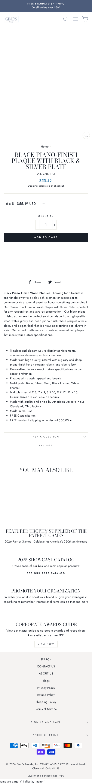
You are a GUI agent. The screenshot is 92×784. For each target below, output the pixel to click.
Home (45, 146)
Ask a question (46, 436)
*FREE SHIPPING (46, 735)
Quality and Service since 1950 (46, 776)
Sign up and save (46, 722)
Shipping (33, 185)
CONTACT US (46, 666)
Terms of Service (46, 709)
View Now (46, 644)
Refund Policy (46, 695)
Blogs (46, 681)
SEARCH (46, 659)
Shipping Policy (46, 702)
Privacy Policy (46, 688)
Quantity (46, 216)
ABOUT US (46, 673)
